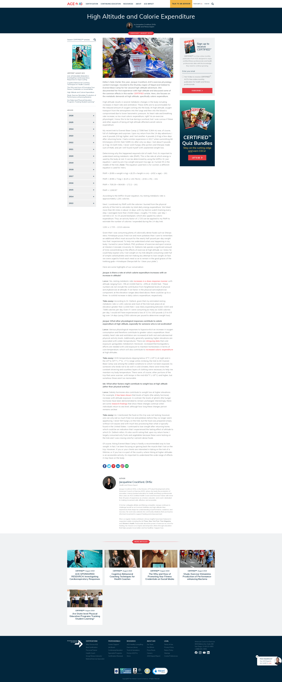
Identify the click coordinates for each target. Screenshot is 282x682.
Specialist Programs (115, 653)
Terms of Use (168, 644)
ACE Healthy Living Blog (135, 644)
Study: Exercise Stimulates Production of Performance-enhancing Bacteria (81, 96)
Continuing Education (115, 650)
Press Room (151, 650)
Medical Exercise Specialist (95, 659)
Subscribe (196, 91)
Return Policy (168, 650)
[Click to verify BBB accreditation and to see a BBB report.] (137, 671)
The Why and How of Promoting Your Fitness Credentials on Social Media (81, 88)
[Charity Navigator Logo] (125, 671)
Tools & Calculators (133, 650)
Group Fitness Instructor (94, 656)
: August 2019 (141, 33)
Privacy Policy (169, 647)
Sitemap (167, 653)
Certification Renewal (115, 656)
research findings (119, 403)
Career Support (113, 644)
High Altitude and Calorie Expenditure (80, 92)
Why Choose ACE (92, 644)
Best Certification (91, 647)
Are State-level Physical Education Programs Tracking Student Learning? (80, 101)
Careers (149, 653)
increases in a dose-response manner (151, 281)
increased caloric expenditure (159, 349)
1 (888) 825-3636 (201, 649)
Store (129, 656)
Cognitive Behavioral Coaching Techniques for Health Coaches (78, 83)
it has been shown (123, 395)
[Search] (94, 40)
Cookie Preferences (171, 656)
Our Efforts (150, 647)
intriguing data (153, 341)
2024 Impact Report (153, 656)
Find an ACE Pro (132, 653)
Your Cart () (197, 3)
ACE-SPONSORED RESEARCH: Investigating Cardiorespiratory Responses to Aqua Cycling (78, 78)
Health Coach (90, 653)
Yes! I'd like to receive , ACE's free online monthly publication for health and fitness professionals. (197, 80)
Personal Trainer (91, 650)
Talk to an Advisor (181, 4)
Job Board (111, 647)
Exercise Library (132, 647)
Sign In (207, 3)
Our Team (150, 644)
